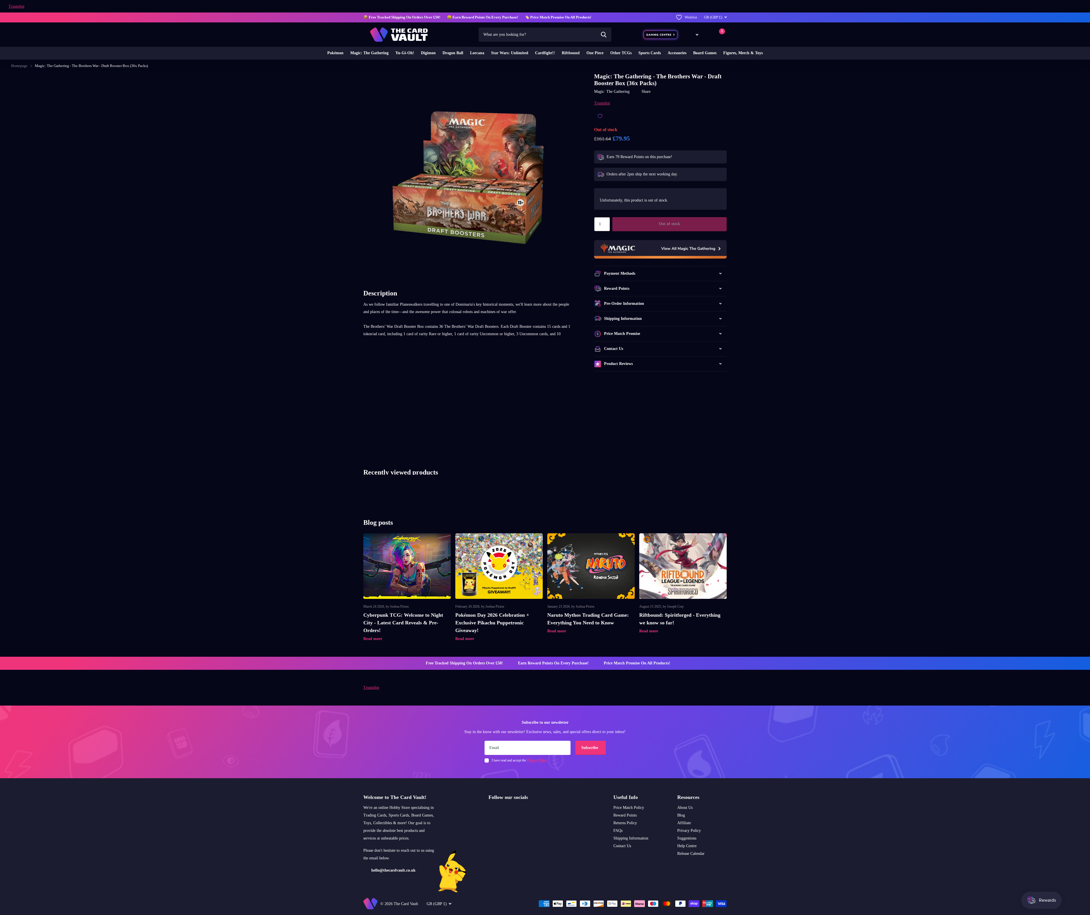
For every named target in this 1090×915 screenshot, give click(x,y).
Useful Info (625, 797)
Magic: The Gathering (369, 53)
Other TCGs (621, 53)
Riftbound (571, 53)
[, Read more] (693, 34)
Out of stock (669, 224)
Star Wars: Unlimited (509, 53)
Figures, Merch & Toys (743, 53)
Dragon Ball (453, 53)
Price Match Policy (628, 807)
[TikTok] (515, 810)
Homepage (19, 66)
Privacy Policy (689, 830)
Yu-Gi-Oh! (404, 53)
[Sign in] (707, 34)
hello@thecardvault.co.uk (393, 870)
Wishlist (691, 17)
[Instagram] (490, 810)
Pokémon (335, 53)
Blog (681, 815)
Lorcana (477, 53)
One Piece (594, 53)
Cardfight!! (545, 53)
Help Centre (687, 846)
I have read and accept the (519, 760)
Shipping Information (630, 838)
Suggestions (686, 838)
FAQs (617, 830)
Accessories (677, 53)
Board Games (704, 53)
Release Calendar (691, 853)
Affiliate (684, 823)
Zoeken (603, 35)
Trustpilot (16, 6)
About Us (685, 807)
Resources (688, 797)
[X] (502, 811)
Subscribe (590, 748)
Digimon (428, 53)
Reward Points (625, 815)
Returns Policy (625, 823)
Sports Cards (649, 53)
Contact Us (622, 846)
